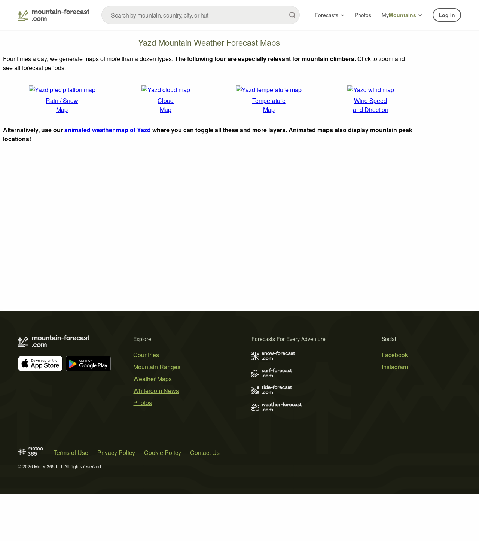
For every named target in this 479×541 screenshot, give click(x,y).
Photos (363, 15)
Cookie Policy (162, 452)
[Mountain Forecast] (53, 15)
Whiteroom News (156, 390)
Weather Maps (152, 378)
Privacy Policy (116, 452)
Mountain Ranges (156, 366)
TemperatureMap (269, 105)
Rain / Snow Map (62, 105)
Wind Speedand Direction (370, 105)
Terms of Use (71, 452)
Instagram (395, 366)
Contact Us (205, 452)
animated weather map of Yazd (107, 129)
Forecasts (326, 15)
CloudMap (166, 105)
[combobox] (200, 15)
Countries (146, 354)
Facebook (395, 354)
